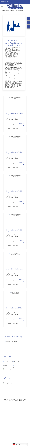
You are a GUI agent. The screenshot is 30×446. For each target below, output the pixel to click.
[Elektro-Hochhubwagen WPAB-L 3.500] (15, 220)
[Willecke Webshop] (15, 6)
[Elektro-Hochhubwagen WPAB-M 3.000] (15, 181)
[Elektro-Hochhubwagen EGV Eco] (15, 298)
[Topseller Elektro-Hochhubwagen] (15, 259)
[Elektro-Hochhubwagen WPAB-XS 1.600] (15, 103)
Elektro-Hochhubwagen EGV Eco (14, 308)
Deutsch (18, 444)
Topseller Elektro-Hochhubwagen (14, 269)
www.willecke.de (20, 400)
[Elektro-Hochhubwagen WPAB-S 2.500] (15, 142)
